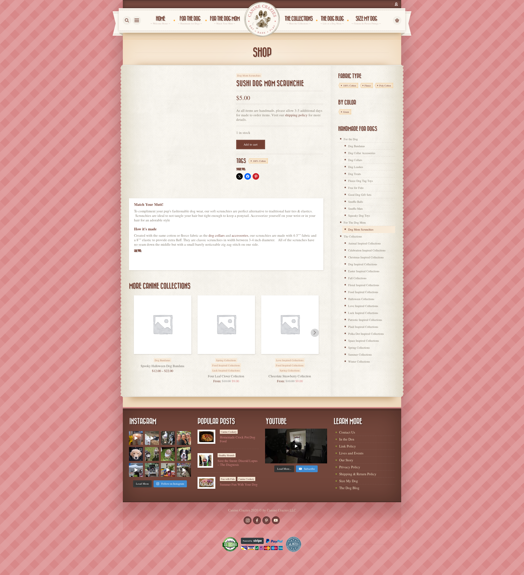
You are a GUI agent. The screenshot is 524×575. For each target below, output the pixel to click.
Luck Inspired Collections (226, 370)
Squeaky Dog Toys (359, 215)
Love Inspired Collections (363, 306)
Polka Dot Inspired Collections (366, 334)
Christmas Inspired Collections (366, 257)
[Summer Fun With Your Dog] (206, 483)
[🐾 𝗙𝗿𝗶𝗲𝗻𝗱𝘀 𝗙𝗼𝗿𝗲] (152, 454)
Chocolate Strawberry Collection (290, 376)
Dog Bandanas (356, 146)
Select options (167, 357)
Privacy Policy (349, 467)
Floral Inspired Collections (363, 285)
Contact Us (347, 432)
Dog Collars (355, 160)
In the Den (346, 439)
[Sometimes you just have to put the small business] (184, 438)
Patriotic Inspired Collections (365, 320)
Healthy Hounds (227, 455)
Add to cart (251, 144)
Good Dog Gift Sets (359, 195)
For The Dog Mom (355, 222)
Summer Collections (360, 354)
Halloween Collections (361, 299)
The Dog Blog (349, 487)
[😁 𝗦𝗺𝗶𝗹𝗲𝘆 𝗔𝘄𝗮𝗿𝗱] (184, 454)
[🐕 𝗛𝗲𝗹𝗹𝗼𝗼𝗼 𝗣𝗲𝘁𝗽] (152, 470)
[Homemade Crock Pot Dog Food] (206, 437)
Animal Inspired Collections (364, 243)
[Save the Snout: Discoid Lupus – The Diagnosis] (205, 460)
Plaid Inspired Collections (363, 327)
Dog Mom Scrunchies (249, 75)
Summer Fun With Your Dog (238, 484)
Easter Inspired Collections (363, 271)
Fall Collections (357, 278)
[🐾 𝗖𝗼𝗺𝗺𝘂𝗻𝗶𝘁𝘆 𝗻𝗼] (168, 438)
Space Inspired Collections (363, 341)
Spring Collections (290, 370)
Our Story (346, 460)
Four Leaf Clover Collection (226, 376)
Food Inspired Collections (226, 365)
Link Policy (347, 446)
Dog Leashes (355, 167)
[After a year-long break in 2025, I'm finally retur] (184, 470)
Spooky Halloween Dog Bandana (162, 366)
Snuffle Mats (355, 209)
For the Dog (351, 139)
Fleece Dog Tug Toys (360, 181)
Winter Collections (359, 361)
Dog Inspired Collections (362, 264)
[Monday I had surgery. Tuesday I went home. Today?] (136, 438)
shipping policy (296, 115)
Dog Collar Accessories (361, 153)
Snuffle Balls (355, 202)
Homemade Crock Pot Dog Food (237, 439)
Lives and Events (351, 453)
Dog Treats (354, 174)
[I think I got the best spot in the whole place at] (136, 470)
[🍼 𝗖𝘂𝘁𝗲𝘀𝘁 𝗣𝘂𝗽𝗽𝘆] (136, 454)
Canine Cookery (229, 431)
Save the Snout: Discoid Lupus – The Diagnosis (237, 462)
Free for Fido (356, 188)
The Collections (353, 236)
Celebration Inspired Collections (366, 250)
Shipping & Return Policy (357, 474)
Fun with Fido (228, 479)
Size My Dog (348, 481)
